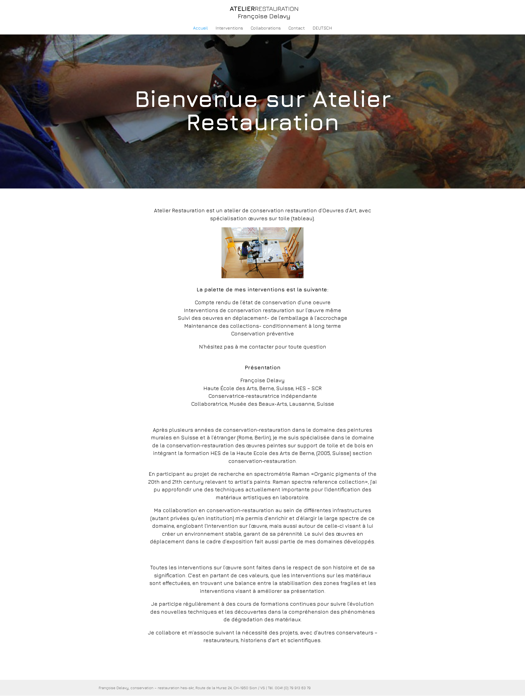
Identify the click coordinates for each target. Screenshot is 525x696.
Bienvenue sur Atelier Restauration (262, 110)
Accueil (200, 28)
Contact (296, 28)
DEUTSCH (322, 28)
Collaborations (266, 28)
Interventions (229, 28)
